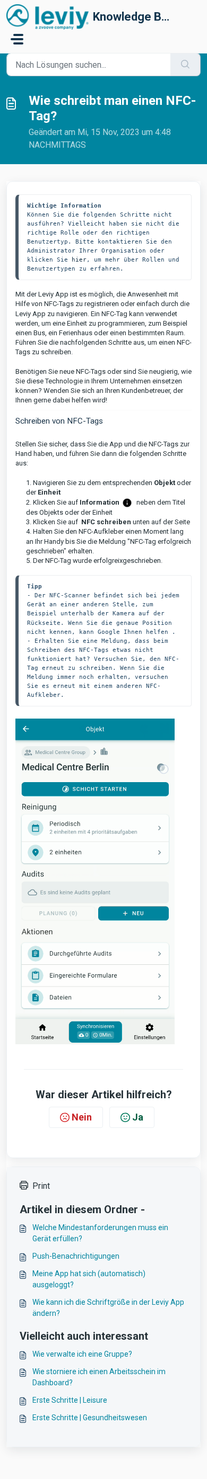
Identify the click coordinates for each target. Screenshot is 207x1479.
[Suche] (185, 64)
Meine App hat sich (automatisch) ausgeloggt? (88, 1279)
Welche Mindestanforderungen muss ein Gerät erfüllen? (100, 1233)
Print (41, 1186)
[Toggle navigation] (17, 39)
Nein (82, 1117)
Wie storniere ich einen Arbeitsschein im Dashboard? (99, 1377)
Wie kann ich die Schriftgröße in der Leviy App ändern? (108, 1307)
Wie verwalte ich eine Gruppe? (82, 1354)
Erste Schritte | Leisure (69, 1400)
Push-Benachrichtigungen (75, 1256)
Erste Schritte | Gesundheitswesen (89, 1417)
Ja (137, 1117)
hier (79, 259)
